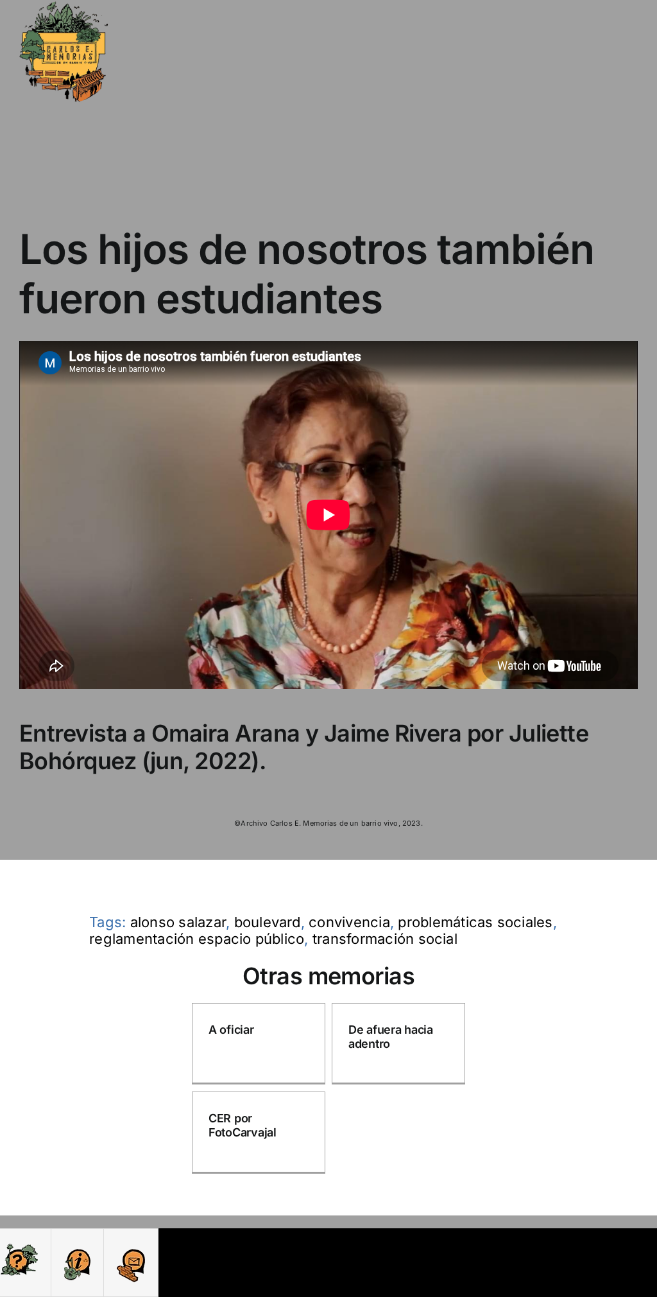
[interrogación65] (19, 1246)
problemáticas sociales (475, 922)
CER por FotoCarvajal (243, 1125)
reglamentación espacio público (196, 938)
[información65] (77, 1246)
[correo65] (131, 1246)
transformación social (384, 938)
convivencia (349, 922)
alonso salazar (178, 922)
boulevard (267, 922)
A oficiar (231, 1029)
